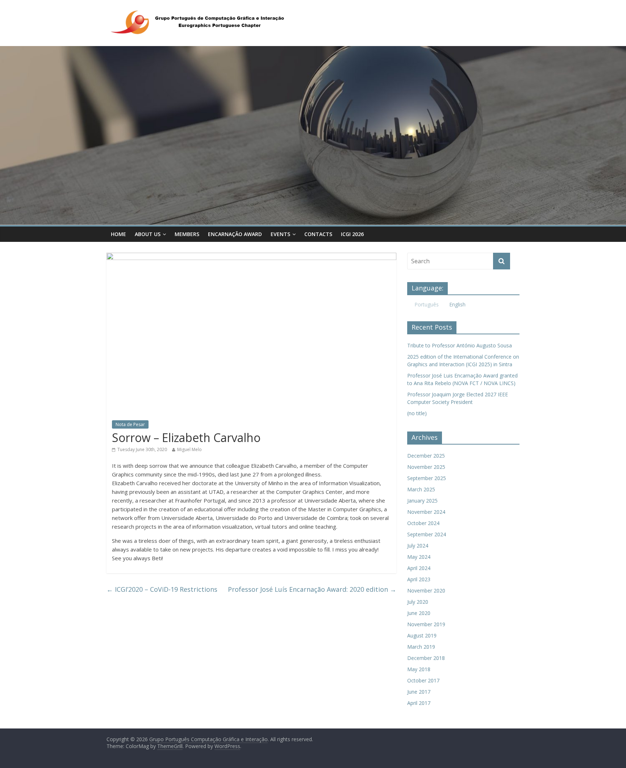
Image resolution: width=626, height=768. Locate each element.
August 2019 (422, 635)
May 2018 (418, 669)
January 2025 (422, 500)
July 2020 (417, 601)
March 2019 (421, 646)
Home (118, 234)
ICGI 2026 (352, 234)
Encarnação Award (235, 234)
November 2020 (426, 590)
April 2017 (418, 702)
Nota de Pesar (130, 424)
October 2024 (423, 523)
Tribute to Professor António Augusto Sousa (459, 345)
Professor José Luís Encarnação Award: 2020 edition (312, 589)
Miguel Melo (189, 449)
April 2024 (418, 568)
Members (187, 234)
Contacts (318, 234)
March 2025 (421, 489)
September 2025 (426, 478)
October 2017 (423, 680)
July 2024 (417, 545)
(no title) (417, 413)
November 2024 (426, 511)
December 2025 (426, 455)
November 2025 (426, 466)
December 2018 (426, 658)
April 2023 (418, 579)
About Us (147, 234)
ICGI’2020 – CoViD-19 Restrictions (162, 589)
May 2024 (418, 556)
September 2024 (426, 534)
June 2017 (418, 691)
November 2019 (426, 624)
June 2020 (418, 613)
